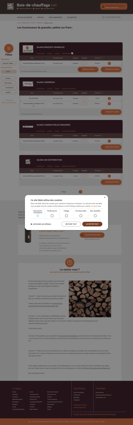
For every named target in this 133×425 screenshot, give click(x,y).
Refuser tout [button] (71, 224)
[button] (41, 224)
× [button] (104, 197)
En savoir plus (96, 206)
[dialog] (66, 212)
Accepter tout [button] (92, 224)
